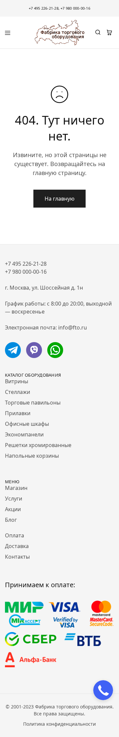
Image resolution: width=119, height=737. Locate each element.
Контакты (17, 556)
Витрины (16, 381)
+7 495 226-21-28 (44, 8)
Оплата (14, 535)
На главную (59, 198)
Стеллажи (17, 392)
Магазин (16, 488)
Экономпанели (24, 434)
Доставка (17, 546)
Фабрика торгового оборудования (73, 706)
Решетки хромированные (38, 445)
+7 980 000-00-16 (75, 8)
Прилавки (17, 413)
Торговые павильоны (32, 402)
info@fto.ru (72, 327)
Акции (13, 509)
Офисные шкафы (27, 423)
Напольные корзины (32, 455)
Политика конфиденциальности (59, 724)
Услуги (13, 498)
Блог (11, 519)
